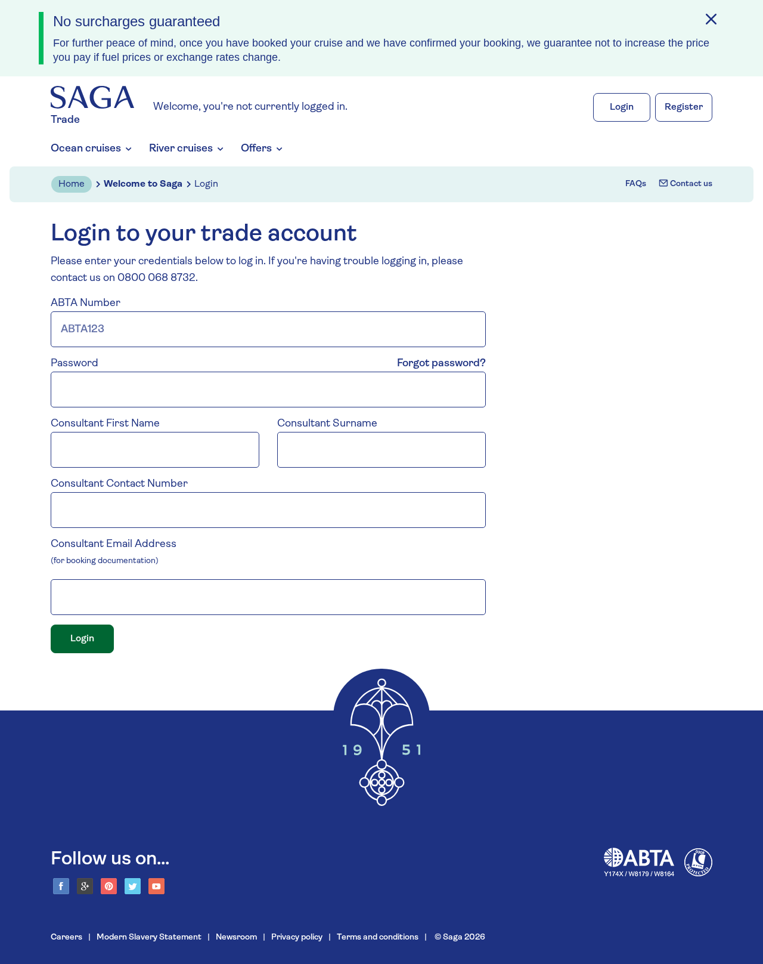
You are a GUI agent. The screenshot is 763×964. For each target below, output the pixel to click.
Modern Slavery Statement (149, 937)
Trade (65, 120)
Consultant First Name (105, 424)
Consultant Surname (327, 424)
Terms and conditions (377, 937)
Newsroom (236, 937)
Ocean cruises (86, 149)
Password (74, 364)
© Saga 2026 (459, 937)
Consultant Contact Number (119, 484)
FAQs (635, 184)
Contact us (690, 184)
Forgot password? (441, 364)
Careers (66, 937)
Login (622, 107)
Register (684, 107)
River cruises (181, 149)
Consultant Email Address (113, 544)
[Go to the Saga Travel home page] (92, 97)
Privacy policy (296, 937)
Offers (256, 149)
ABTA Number (85, 303)
